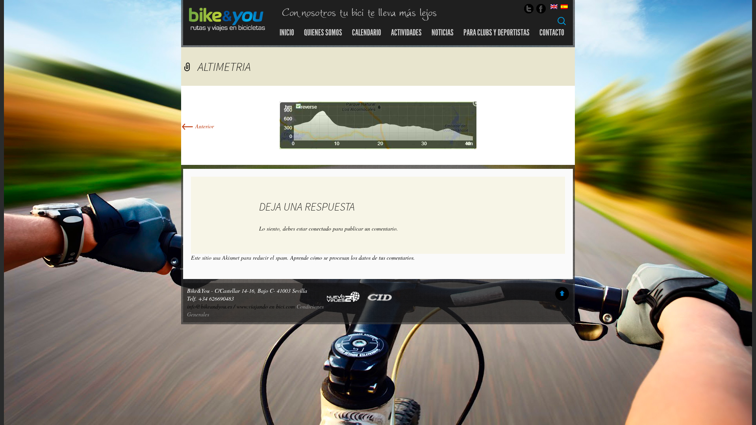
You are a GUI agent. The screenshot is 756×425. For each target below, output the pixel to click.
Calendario (366, 33)
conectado (320, 228)
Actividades (406, 33)
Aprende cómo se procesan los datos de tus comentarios (351, 257)
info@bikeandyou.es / (212, 306)
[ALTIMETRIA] (378, 124)
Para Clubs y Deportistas (496, 33)
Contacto (551, 33)
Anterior (197, 126)
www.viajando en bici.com (266, 306)
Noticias (443, 33)
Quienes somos (323, 33)
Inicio (287, 33)
